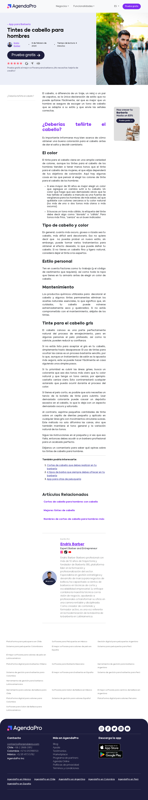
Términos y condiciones (66, 768)
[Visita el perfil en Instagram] (61, 552)
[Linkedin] (121, 729)
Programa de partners (65, 758)
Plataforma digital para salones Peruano (117, 698)
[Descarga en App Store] (109, 747)
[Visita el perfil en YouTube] (69, 552)
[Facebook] (108, 729)
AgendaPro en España (19, 784)
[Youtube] (127, 729)
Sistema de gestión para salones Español (71, 698)
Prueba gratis (131, 6)
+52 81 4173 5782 (25, 754)
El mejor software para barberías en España (72, 672)
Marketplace (60, 754)
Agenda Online (61, 761)
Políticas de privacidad (66, 765)
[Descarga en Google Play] (111, 754)
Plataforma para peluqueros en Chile (24, 642)
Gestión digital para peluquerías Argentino (118, 642)
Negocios (61, 6)
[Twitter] (114, 729)
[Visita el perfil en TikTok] (65, 552)
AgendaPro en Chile (44, 779)
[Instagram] (101, 729)
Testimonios (59, 751)
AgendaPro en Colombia (101, 779)
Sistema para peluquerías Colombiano (24, 646)
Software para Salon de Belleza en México (72, 690)
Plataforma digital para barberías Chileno (26, 664)
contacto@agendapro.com (23, 744)
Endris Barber (17, 44)
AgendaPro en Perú (128, 779)
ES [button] (115, 6)
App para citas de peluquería (64, 479)
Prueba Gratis (127, 147)
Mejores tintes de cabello (59, 510)
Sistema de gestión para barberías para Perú (119, 672)
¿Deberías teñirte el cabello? (20, 96)
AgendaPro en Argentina (72, 779)
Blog (55, 744)
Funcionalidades (83, 6)
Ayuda (56, 748)
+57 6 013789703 (29, 751)
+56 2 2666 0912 (23, 748)
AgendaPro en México (19, 779)
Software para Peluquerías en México (69, 642)
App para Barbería (19, 24)
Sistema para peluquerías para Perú (115, 646)
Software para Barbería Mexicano (68, 664)
